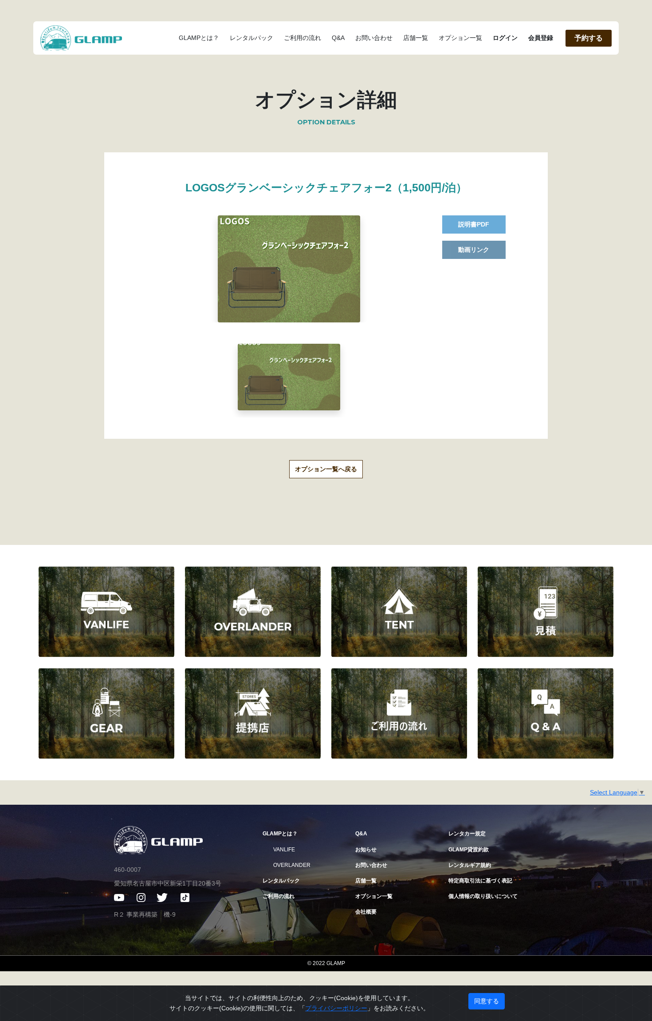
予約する (588, 38)
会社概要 (366, 912)
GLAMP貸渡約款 (468, 849)
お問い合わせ (374, 37)
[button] (289, 377)
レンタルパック (251, 37)
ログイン (505, 37)
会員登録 (540, 37)
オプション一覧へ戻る (326, 469)
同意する (486, 1001)
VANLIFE (284, 849)
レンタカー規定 (467, 833)
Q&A (338, 37)
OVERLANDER (291, 865)
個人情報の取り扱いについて (483, 896)
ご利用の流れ (302, 37)
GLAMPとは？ (199, 37)
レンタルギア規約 (469, 865)
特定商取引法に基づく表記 (480, 881)
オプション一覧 (460, 37)
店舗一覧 (415, 37)
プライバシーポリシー (336, 1008)
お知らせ (366, 849)
